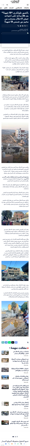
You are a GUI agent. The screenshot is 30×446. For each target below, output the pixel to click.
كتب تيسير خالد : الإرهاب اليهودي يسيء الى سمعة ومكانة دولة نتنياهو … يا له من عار (19, 423)
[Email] (11, 443)
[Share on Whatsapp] (18, 443)
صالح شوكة (26, 365)
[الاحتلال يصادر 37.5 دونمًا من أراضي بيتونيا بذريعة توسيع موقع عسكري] (5, 404)
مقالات (5, 423)
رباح (27, 399)
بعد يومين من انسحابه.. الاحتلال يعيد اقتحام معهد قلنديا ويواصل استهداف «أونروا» (19, 414)
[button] (27, 4)
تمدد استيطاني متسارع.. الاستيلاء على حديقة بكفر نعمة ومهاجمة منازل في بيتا (20, 361)
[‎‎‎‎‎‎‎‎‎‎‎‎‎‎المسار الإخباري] (15, 1)
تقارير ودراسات (5, 368)
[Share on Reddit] (20, 26)
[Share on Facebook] (24, 443)
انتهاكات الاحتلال (6, 351)
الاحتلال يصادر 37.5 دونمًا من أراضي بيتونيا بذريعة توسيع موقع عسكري (20, 404)
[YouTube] (13, 437)
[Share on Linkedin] (23, 26)
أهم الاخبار (26, 29)
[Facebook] (17, 437)
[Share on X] (25, 26)
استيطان (6, 356)
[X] (15, 437)
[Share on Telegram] (15, 443)
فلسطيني (21, 29)
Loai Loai (26, 355)
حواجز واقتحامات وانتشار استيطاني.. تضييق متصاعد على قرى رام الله (20, 378)
